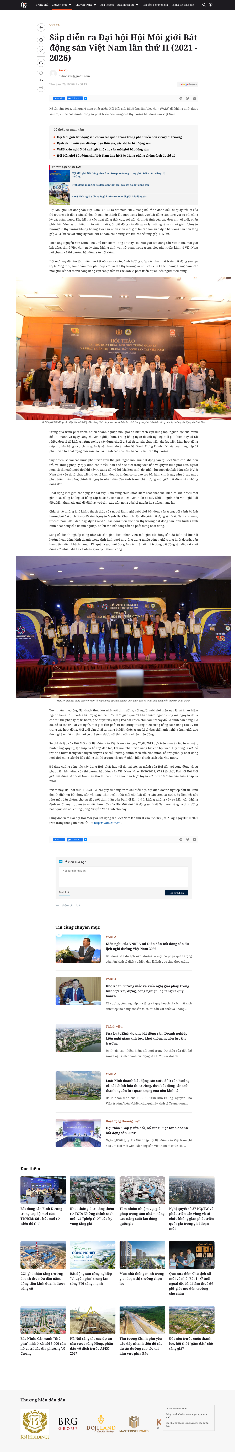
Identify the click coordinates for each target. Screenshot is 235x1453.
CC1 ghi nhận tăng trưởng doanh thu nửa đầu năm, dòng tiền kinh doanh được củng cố (42, 1281)
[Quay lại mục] (41, 27)
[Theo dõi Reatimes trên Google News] (187, 85)
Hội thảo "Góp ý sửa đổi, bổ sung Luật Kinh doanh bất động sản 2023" (147, 1130)
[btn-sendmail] (195, 98)
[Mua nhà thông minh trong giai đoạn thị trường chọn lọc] (142, 1255)
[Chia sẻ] (41, 40)
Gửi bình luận (177, 892)
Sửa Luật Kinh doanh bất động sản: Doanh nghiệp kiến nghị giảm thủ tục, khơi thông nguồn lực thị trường (146, 1038)
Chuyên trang (84, 5)
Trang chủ (42, 5)
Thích (77, 98)
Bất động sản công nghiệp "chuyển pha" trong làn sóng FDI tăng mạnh (91, 1278)
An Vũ (63, 70)
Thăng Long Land (187, 1422)
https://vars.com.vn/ (107, 823)
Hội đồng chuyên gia (155, 5)
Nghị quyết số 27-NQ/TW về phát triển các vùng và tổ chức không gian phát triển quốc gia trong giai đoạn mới (191, 1218)
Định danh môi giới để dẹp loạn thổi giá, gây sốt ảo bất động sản (104, 143)
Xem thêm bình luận (69, 905)
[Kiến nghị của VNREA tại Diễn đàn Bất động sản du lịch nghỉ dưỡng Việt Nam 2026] (78, 949)
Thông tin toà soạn (182, 5)
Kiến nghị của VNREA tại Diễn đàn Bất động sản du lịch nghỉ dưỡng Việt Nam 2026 (147, 946)
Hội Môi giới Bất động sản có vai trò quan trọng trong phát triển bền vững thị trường (119, 137)
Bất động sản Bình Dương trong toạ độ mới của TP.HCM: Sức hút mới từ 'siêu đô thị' (41, 1216)
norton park (192, 1414)
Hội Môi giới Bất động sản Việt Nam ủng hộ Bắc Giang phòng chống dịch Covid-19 (116, 155)
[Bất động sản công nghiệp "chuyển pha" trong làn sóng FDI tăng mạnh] (92, 1255)
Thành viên (114, 1026)
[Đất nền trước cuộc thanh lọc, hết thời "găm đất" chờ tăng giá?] (192, 1320)
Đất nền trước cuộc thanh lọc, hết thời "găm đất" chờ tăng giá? (191, 1343)
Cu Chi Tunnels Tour (176, 1408)
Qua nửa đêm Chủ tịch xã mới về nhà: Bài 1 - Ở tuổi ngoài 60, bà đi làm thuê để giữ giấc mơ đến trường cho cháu (191, 1283)
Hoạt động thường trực (123, 1121)
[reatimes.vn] (23, 4)
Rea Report (107, 5)
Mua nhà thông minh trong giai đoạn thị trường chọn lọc (142, 1278)
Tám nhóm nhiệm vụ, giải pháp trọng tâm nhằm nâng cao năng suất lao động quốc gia (142, 1216)
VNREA (54, 25)
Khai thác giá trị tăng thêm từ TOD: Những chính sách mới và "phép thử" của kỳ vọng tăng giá (92, 1216)
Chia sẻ (58, 98)
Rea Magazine (125, 5)
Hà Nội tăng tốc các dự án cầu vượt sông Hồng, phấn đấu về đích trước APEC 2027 (91, 1346)
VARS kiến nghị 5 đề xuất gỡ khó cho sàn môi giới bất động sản (103, 149)
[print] (41, 63)
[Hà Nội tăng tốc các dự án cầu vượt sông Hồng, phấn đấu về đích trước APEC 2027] (92, 1320)
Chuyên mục (59, 5)
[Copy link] (41, 50)
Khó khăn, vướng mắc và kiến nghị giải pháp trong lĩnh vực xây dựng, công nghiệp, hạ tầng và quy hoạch (147, 991)
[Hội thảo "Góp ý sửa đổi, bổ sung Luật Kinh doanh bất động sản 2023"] (78, 1133)
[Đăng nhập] (210, 6)
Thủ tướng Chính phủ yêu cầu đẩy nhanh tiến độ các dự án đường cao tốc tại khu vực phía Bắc (141, 1346)
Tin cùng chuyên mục (78, 927)
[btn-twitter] (188, 98)
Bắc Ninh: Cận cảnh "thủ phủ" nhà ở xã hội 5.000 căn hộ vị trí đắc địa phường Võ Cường (43, 1346)
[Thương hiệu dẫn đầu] (160, 1424)
